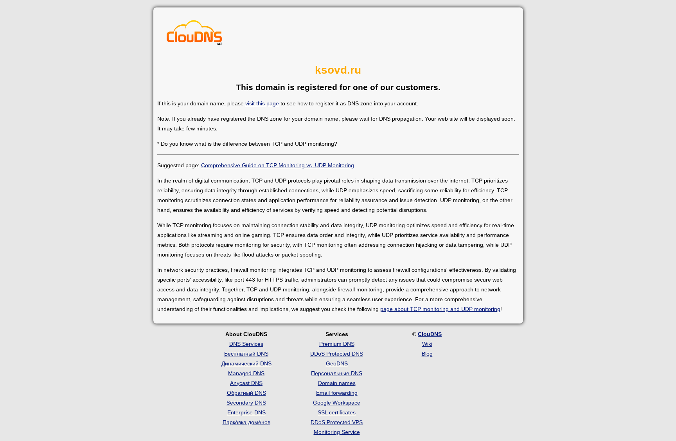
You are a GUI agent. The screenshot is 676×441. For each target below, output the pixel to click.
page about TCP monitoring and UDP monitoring (440, 309)
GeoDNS (337, 363)
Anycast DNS (246, 383)
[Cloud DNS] (194, 34)
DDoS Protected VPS (337, 422)
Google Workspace (336, 402)
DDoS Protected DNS (336, 354)
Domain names (337, 383)
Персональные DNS (336, 373)
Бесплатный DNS (246, 354)
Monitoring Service (337, 432)
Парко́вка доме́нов (246, 422)
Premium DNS (336, 344)
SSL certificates (337, 412)
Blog (427, 354)
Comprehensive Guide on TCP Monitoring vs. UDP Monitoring (277, 165)
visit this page (262, 103)
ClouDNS (430, 334)
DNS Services (246, 344)
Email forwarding (337, 393)
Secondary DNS (246, 402)
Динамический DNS (246, 363)
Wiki (427, 344)
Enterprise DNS (246, 412)
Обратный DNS (246, 393)
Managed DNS (246, 373)
